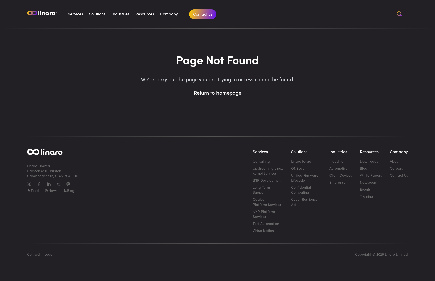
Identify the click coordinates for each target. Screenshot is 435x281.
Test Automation (266, 223)
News (53, 190)
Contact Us (399, 175)
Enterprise (337, 182)
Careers (396, 168)
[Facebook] (39, 184)
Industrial (336, 161)
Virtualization (263, 230)
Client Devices (340, 175)
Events (365, 189)
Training (366, 196)
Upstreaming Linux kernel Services (268, 171)
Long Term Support (261, 190)
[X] (29, 184)
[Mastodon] (68, 184)
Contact (33, 254)
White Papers (371, 175)
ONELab (298, 168)
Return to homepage (217, 92)
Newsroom (368, 182)
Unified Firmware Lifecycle (304, 178)
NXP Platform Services (264, 214)
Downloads (369, 161)
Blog (71, 190)
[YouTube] (58, 184)
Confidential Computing (301, 190)
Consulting (261, 161)
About (395, 161)
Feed (35, 190)
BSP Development (267, 180)
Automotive (338, 168)
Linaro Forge (301, 161)
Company (169, 13)
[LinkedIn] (49, 184)
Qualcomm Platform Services (267, 202)
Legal (48, 254)
